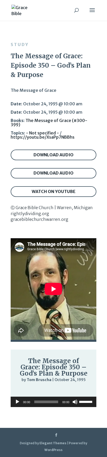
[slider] (81, 390)
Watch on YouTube (54, 191)
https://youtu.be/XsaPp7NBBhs (43, 137)
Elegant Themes (52, 443)
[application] (53, 390)
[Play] (22, 390)
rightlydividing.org (30, 213)
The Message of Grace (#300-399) (49, 122)
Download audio (53, 154)
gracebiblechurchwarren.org (39, 219)
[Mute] (71, 390)
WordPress (53, 450)
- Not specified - (42, 133)
